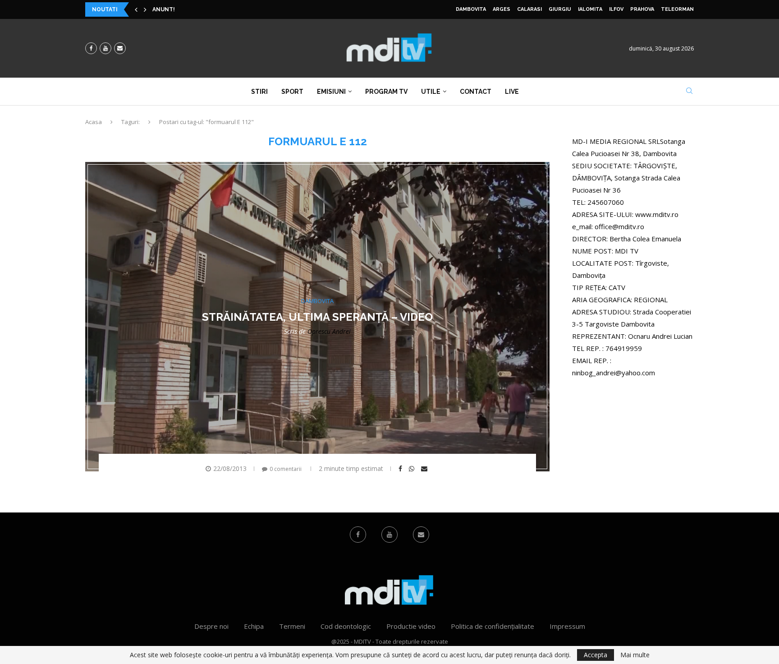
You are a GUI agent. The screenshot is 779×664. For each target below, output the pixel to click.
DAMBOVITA (471, 9)
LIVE (512, 91)
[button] (136, 9)
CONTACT (475, 91)
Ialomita (590, 9)
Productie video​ (410, 626)
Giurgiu (560, 9)
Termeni (292, 626)
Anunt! (163, 9)
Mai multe (635, 655)
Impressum (567, 626)
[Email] (120, 48)
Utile (430, 91)
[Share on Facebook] (401, 469)
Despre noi (211, 626)
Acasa (93, 122)
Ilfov (616, 9)
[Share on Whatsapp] (413, 469)
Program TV (386, 91)
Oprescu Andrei (329, 331)
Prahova (642, 9)
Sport (292, 91)
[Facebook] (91, 48)
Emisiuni (331, 91)
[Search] (689, 92)
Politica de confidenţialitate (492, 626)
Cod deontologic (346, 626)
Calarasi (529, 9)
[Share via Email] (425, 469)
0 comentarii (286, 469)
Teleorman (677, 9)
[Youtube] (105, 48)
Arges (501, 9)
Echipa (254, 626)
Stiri (259, 91)
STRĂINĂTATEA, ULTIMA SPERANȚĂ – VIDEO (317, 316)
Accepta (595, 654)
